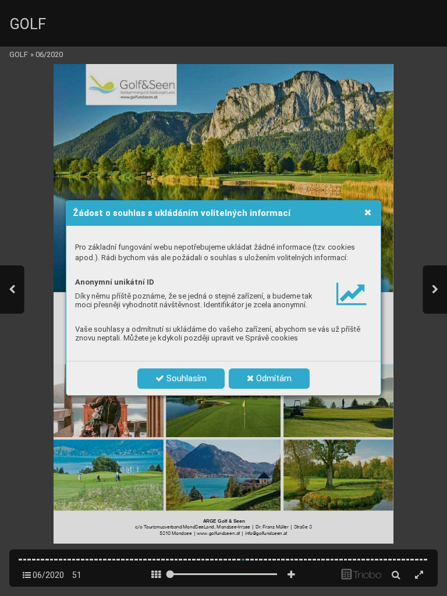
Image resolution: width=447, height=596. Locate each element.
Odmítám (273, 378)
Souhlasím (185, 378)
